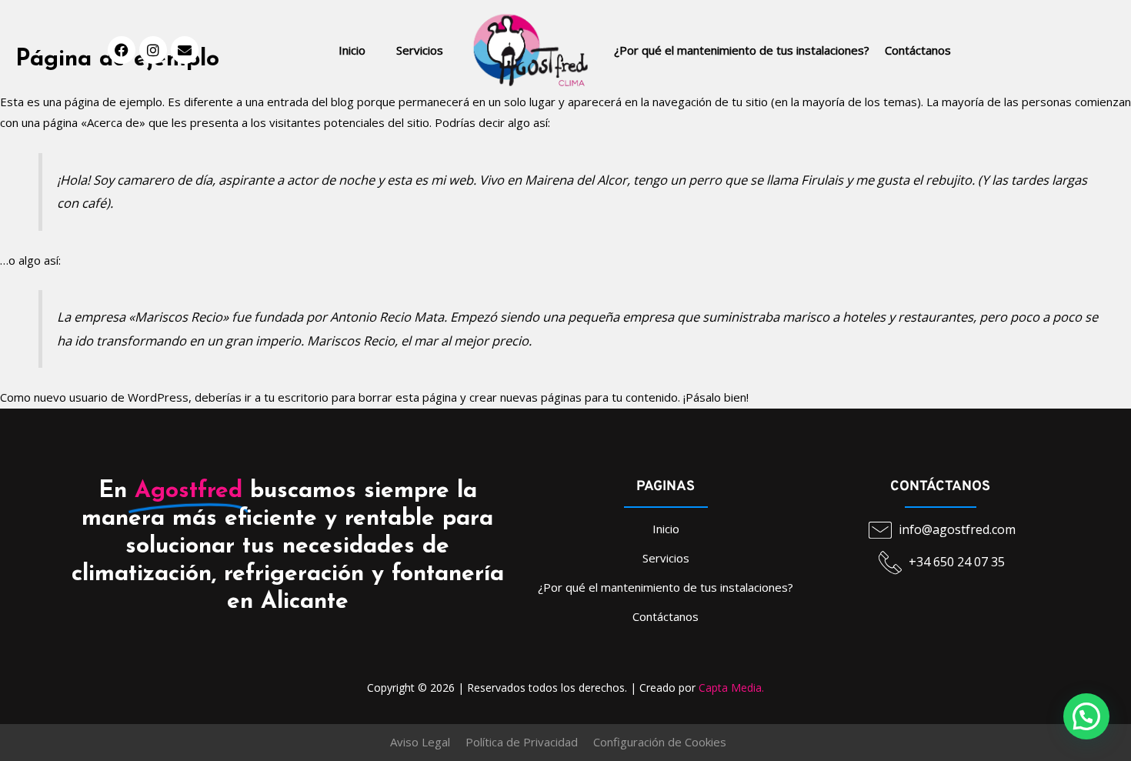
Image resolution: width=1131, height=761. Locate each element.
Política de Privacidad (521, 741)
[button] (1086, 716)
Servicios (419, 50)
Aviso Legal (420, 741)
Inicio (352, 50)
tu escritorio (296, 397)
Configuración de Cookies (659, 741)
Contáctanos (918, 50)
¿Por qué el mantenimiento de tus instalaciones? (741, 50)
